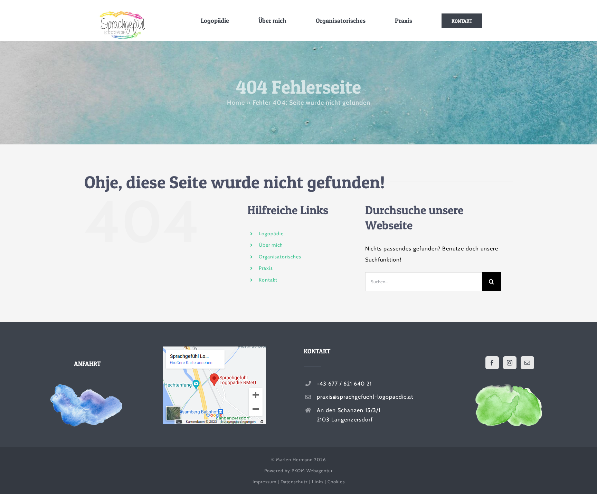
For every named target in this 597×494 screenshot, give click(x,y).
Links (317, 481)
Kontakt (268, 280)
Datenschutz (294, 481)
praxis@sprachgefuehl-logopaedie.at (365, 396)
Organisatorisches (280, 257)
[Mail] (527, 362)
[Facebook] (492, 362)
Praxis (266, 268)
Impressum (264, 481)
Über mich (271, 245)
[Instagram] (510, 362)
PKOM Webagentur (312, 470)
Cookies (336, 481)
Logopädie (271, 233)
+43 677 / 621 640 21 (344, 383)
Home (236, 102)
